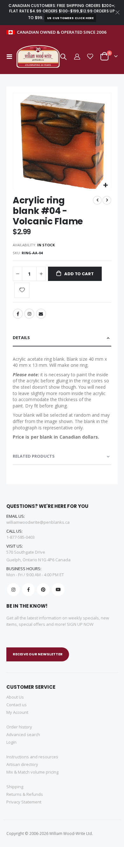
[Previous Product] (97, 200)
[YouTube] (58, 589)
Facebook (18, 314)
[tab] (62, 338)
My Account (17, 712)
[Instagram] (13, 589)
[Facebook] (28, 589)
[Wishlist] (90, 56)
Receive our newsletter (38, 654)
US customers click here (70, 18)
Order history (19, 727)
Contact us (16, 704)
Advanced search (23, 734)
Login (11, 742)
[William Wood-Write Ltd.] (40, 56)
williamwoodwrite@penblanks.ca (38, 522)
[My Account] (76, 56)
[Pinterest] (43, 589)
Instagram (29, 314)
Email (41, 314)
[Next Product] (106, 200)
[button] (105, 185)
